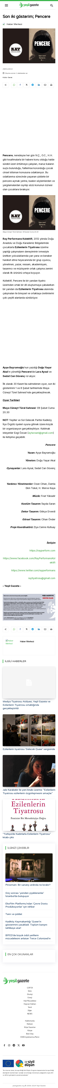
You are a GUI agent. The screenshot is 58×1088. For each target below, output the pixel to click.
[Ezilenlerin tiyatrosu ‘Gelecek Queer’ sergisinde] (29, 730)
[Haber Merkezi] (4, 24)
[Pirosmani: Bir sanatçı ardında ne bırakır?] (29, 867)
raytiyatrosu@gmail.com (41, 578)
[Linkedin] (38, 85)
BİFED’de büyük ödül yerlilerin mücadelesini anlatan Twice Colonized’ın (28, 937)
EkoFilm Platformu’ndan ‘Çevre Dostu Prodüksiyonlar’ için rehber (26, 905)
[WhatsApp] (14, 85)
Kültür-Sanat (7, 77)
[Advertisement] (29, 121)
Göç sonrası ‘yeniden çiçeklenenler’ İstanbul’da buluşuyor (24, 894)
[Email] (45, 85)
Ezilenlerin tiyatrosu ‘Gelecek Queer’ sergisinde (29, 749)
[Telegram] (32, 85)
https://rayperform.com (42, 550)
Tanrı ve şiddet (13, 914)
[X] (26, 85)
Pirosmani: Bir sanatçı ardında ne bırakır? (27, 884)
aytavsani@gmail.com (40, 432)
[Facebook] (20, 85)
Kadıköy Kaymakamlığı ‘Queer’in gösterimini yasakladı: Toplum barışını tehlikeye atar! (26, 924)
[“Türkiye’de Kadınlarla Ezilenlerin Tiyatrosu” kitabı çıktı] (29, 815)
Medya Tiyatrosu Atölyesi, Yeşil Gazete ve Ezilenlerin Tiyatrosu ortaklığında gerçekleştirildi (26, 705)
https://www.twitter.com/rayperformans (33, 570)
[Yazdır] (51, 85)
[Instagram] (9, 1045)
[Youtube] (23, 1045)
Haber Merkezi (14, 24)
